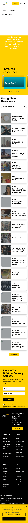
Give (15, 3)
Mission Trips (20, 471)
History (4, 438)
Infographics (19, 449)
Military (4, 476)
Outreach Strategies (6, 501)
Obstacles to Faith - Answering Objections (12, 503)
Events (18, 468)
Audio (17, 438)
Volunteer (19, 479)
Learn (18, 434)
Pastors (4, 479)
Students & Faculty (5, 485)
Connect (5, 464)
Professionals (6, 482)
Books (18, 444)
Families (4, 474)
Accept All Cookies (14, 519)
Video (17, 459)
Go (17, 464)
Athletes (4, 468)
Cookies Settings (14, 514)
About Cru (17, 428)
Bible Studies (20, 441)
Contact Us (5, 456)
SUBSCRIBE (8, 399)
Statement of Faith (6, 447)
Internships (19, 474)
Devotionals (19, 447)
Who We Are (6, 441)
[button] (9, 91)
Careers (18, 476)
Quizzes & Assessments (20, 455)
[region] (14, 513)
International (19, 482)
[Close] (26, 506)
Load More (14, 354)
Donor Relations (7, 453)
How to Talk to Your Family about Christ (12, 498)
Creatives (5, 471)
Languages (19, 452)
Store (4, 459)
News (4, 451)
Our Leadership (7, 444)
